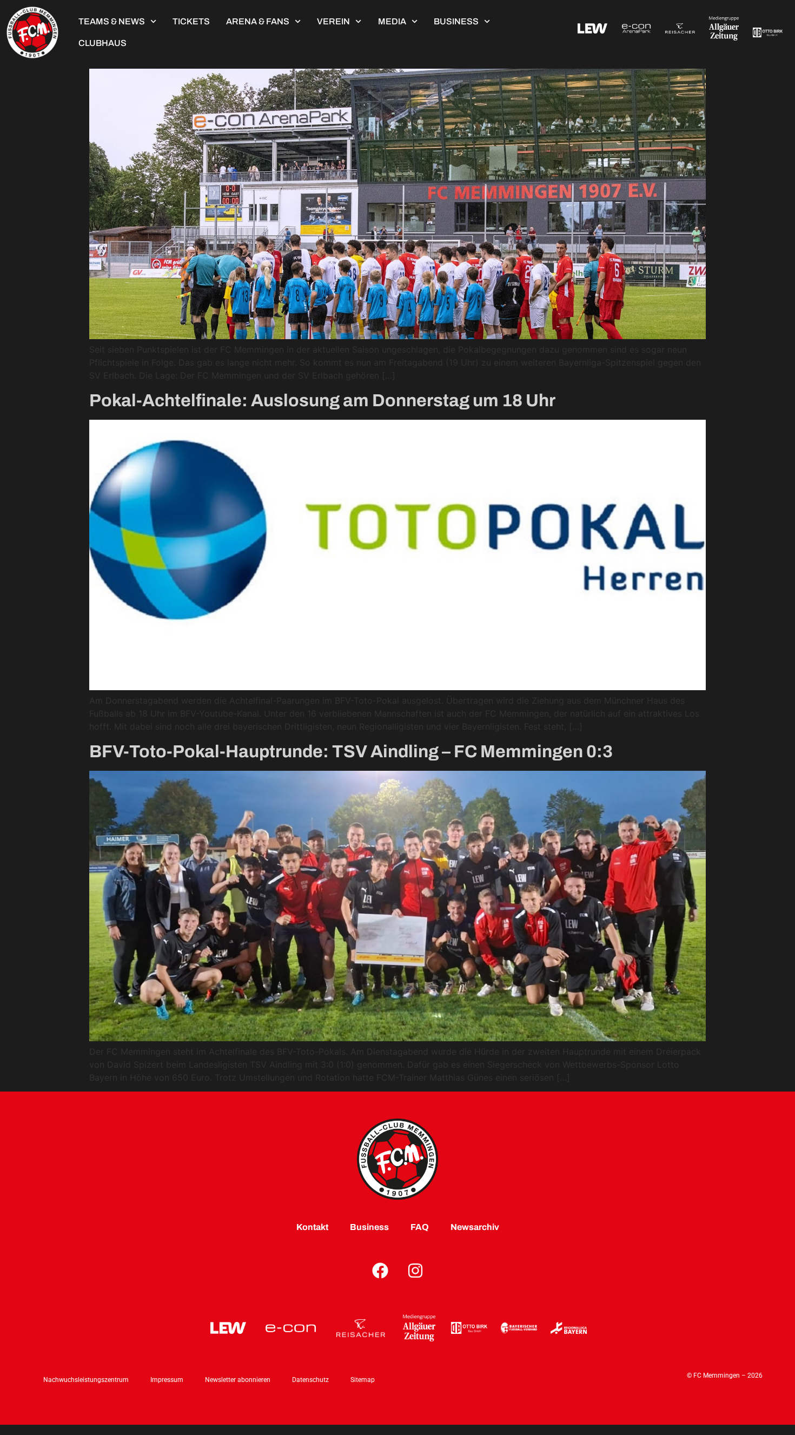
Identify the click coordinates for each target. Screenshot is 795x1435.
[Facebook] (380, 1270)
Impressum (166, 1380)
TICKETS (191, 21)
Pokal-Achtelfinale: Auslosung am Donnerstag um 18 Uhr (322, 400)
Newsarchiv (475, 1227)
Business (456, 21)
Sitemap (362, 1380)
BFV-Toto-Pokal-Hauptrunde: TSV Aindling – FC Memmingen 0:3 (351, 751)
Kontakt (312, 1227)
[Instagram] (415, 1270)
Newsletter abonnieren (237, 1380)
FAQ (419, 1227)
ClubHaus (102, 43)
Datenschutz (310, 1380)
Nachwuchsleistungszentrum (86, 1380)
